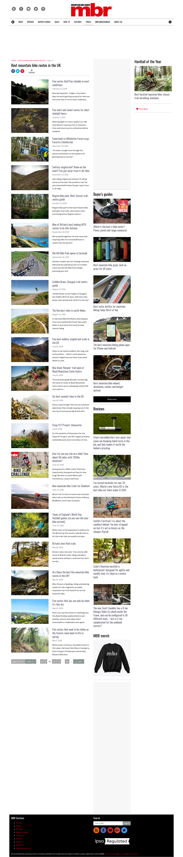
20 (67, 661)
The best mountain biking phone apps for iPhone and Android (111, 346)
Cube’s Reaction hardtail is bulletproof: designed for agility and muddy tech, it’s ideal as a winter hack (111, 571)
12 (59, 661)
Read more (112, 399)
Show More (143, 109)
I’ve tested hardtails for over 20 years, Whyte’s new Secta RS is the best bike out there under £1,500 (110, 486)
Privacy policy (122, 854)
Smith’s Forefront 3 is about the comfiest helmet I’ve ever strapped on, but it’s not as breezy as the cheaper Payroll (110, 526)
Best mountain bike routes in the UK (31, 60)
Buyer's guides (103, 194)
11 (54, 661)
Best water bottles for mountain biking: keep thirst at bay (109, 308)
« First (28, 661)
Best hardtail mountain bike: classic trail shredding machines (152, 96)
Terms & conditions (111, 854)
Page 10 (50, 60)
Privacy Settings (132, 854)
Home (14, 60)
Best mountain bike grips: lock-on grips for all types (109, 267)
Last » (80, 661)
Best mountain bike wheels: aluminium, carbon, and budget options (108, 386)
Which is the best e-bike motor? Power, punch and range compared (110, 228)
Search (126, 823)
